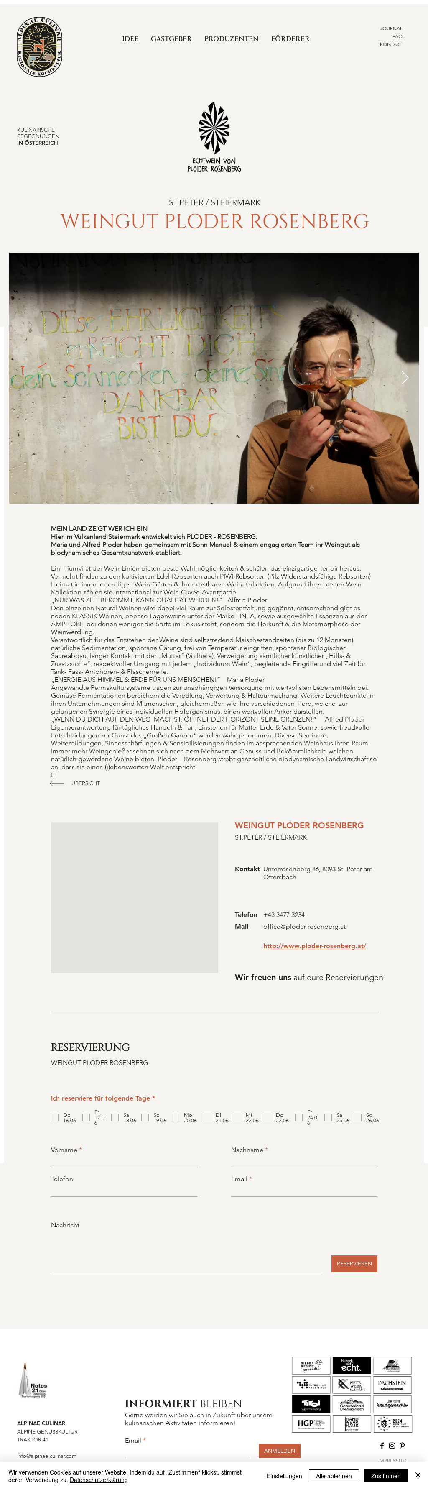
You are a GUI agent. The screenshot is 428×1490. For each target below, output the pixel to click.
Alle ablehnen (334, 1476)
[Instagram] (392, 1445)
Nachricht (65, 1225)
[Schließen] (418, 1475)
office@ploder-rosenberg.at (304, 926)
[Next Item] (405, 378)
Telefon (62, 1179)
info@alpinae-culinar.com (46, 1456)
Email (239, 1179)
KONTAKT (391, 44)
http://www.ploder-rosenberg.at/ (314, 946)
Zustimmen (386, 1476)
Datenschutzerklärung (99, 1479)
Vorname (64, 1150)
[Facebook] (382, 1445)
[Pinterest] (402, 1445)
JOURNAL (391, 28)
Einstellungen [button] (284, 1476)
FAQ (397, 36)
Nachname (247, 1150)
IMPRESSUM (392, 1460)
